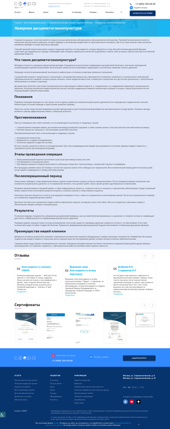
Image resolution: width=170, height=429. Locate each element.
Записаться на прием (142, 13)
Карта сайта (79, 403)
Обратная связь (20, 400)
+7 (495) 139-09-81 (146, 4)
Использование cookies (83, 393)
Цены (45, 12)
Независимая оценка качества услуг (89, 387)
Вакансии (78, 384)
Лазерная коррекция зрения (25, 384)
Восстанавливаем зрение (24, 390)
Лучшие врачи (56, 384)
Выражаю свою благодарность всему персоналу (83, 270)
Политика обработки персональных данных (91, 390)
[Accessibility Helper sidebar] (3, 414)
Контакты (109, 12)
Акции (60, 12)
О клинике (54, 380)
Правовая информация (83, 396)
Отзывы (93, 12)
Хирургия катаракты (22, 387)
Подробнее (22, 292)
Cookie (56, 423)
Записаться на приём (22, 396)
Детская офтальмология (24, 393)
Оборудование (56, 396)
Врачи (31, 12)
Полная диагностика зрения (25, 380)
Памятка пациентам (82, 380)
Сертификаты (79, 400)
